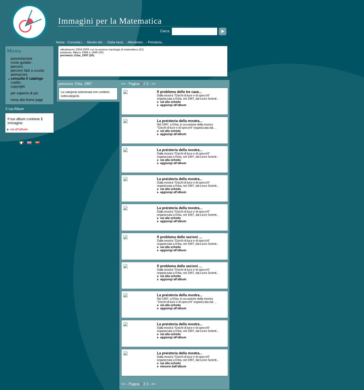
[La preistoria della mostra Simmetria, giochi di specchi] (125, 122)
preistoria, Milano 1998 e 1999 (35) (81, 52)
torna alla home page (27, 100)
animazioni (19, 74)
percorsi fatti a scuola (27, 70)
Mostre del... (96, 42)
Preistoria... (156, 42)
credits (16, 82)
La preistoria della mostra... (180, 121)
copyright (18, 86)
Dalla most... (116, 42)
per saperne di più (24, 93)
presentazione (21, 58)
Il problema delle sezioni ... (179, 237)
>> (153, 84)
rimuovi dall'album (173, 366)
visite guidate (21, 62)
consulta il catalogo (27, 78)
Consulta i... (75, 42)
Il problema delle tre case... (179, 92)
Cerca (164, 31)
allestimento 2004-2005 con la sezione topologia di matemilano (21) (102, 49)
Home (60, 42)
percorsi (17, 66)
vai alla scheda (170, 101)
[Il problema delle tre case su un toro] (125, 93)
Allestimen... (136, 42)
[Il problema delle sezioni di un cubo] (125, 238)
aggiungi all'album (173, 105)
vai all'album (19, 129)
